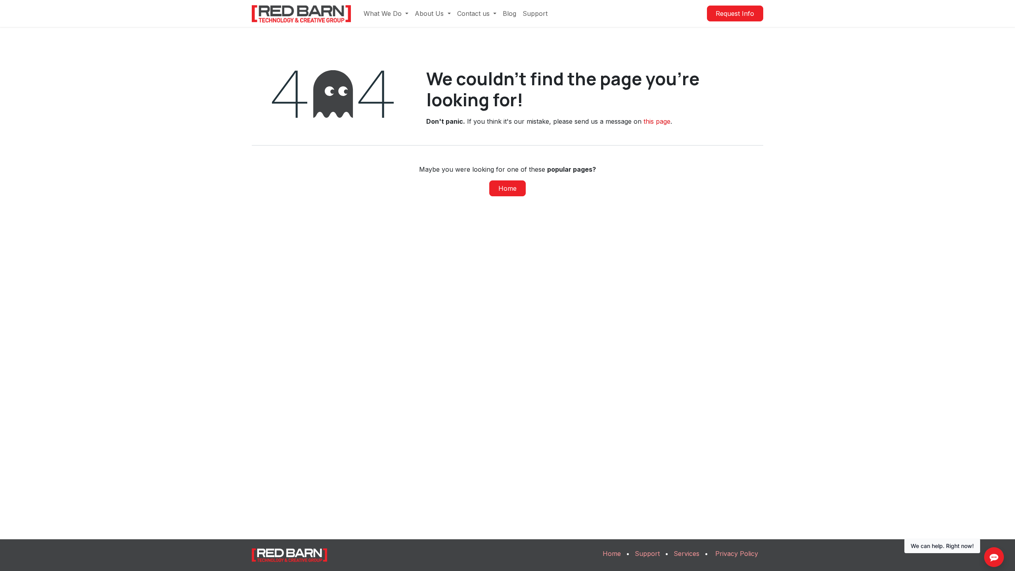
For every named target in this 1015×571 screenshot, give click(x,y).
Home (507, 188)
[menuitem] (386, 13)
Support (647, 554)
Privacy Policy (736, 554)
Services (686, 554)
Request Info (735, 13)
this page (656, 121)
